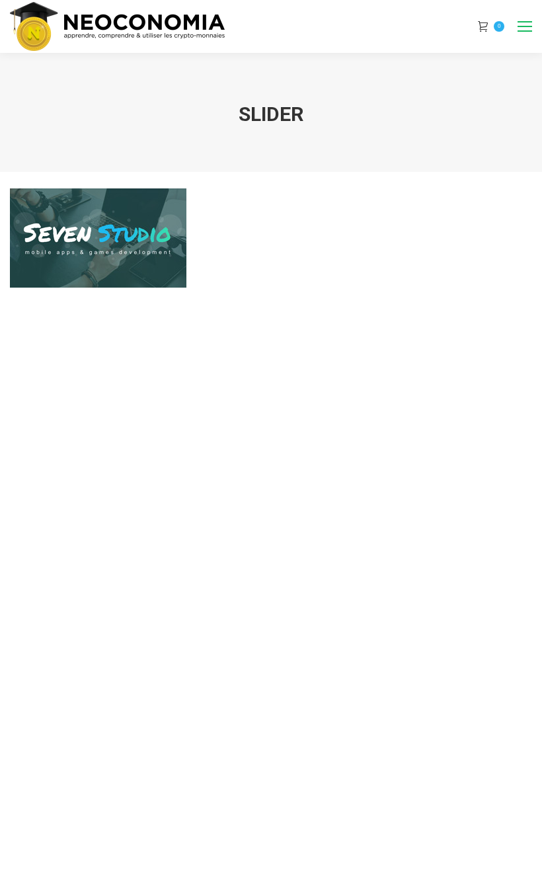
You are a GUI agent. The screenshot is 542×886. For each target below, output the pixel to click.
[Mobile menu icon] (525, 26)
